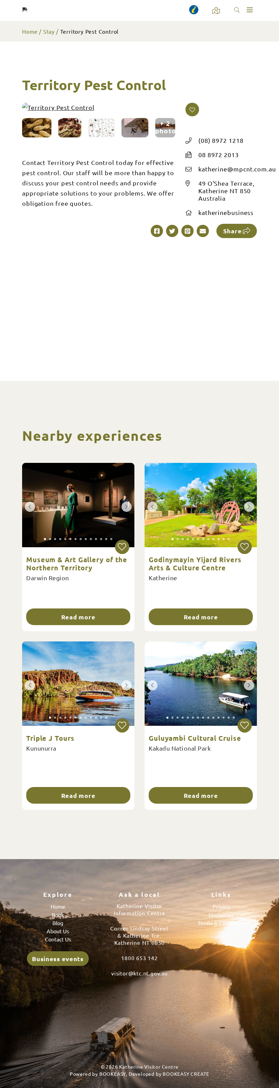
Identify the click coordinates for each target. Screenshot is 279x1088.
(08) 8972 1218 (221, 140)
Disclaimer (221, 914)
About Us (58, 930)
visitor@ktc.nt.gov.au (139, 973)
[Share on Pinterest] (187, 231)
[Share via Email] (203, 231)
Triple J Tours (50, 738)
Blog (57, 922)
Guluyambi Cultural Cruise (195, 738)
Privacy (221, 906)
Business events (58, 959)
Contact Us (58, 939)
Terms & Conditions (221, 922)
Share (232, 231)
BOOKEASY (112, 1074)
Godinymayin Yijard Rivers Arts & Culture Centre (195, 563)
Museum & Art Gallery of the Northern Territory (76, 563)
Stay (49, 31)
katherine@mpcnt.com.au (237, 168)
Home (30, 31)
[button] (192, 109)
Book (58, 914)
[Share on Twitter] (172, 231)
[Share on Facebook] (157, 231)
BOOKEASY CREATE (186, 1074)
